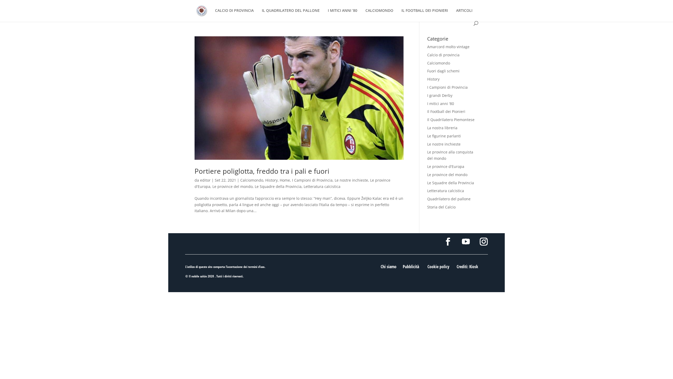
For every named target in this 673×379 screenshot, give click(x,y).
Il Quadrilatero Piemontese (451, 119)
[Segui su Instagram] (484, 242)
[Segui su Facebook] (448, 242)
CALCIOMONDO (379, 11)
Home (285, 180)
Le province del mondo (232, 186)
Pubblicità (411, 267)
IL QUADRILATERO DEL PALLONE (291, 11)
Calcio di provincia (443, 54)
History (271, 180)
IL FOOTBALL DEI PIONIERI (424, 11)
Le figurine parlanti (444, 135)
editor (205, 180)
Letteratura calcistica (322, 186)
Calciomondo (251, 180)
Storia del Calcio (441, 207)
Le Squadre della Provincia (278, 186)
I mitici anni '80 (440, 103)
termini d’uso (256, 267)
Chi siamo (388, 267)
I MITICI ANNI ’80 (342, 11)
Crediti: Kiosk (467, 267)
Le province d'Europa (445, 166)
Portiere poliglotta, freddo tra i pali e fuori (262, 171)
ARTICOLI (464, 11)
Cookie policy (438, 267)
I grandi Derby (439, 95)
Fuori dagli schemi (443, 70)
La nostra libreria (442, 127)
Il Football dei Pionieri (446, 111)
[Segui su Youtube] (466, 242)
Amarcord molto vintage (448, 46)
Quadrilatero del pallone (449, 198)
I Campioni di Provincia (312, 180)
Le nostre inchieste (351, 180)
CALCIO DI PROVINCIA (234, 11)
